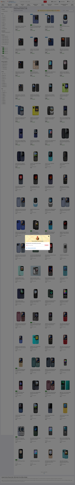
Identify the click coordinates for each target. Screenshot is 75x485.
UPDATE (46, 245)
